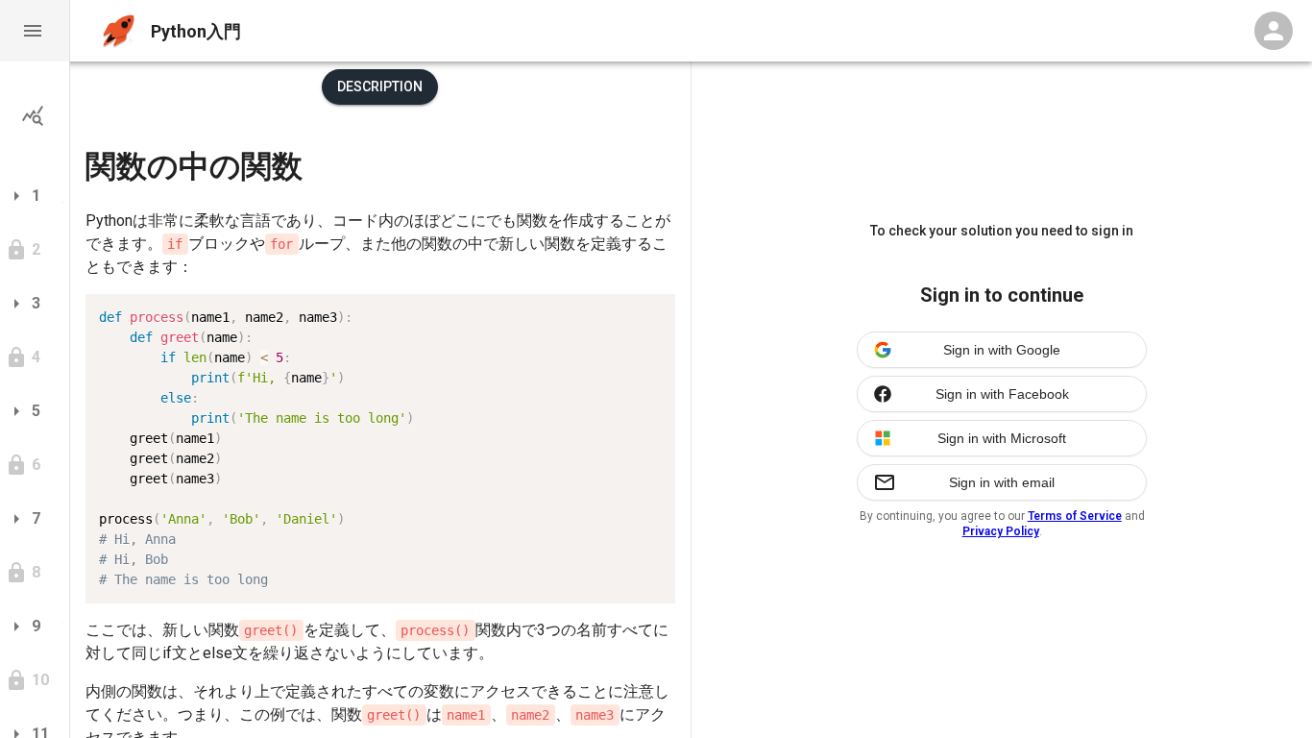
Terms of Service (1075, 516)
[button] (34, 31)
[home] (118, 31)
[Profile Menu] (1273, 31)
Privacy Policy (1000, 531)
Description (380, 86)
